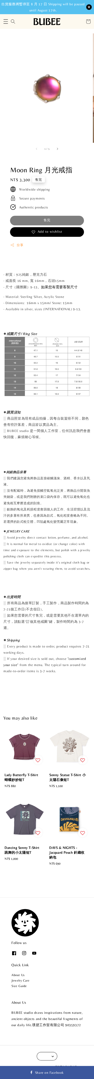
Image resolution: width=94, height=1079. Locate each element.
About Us (18, 975)
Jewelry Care (20, 980)
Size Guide (19, 986)
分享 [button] (20, 245)
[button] (6, 21)
